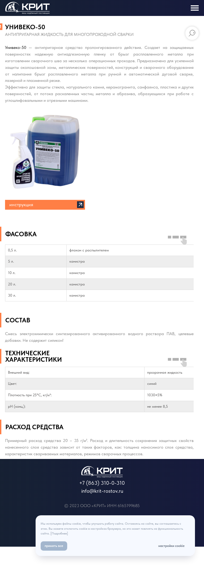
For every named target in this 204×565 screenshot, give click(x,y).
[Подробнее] (59, 533)
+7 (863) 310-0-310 (102, 483)
